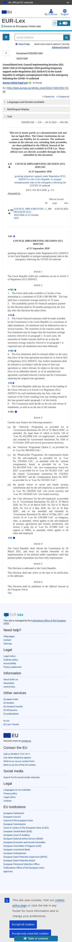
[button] (36, 938)
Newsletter (8, 683)
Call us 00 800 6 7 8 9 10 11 (16, 754)
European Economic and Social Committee (24, 842)
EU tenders (8, 703)
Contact (7, 640)
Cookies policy (10, 659)
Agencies (8, 871)
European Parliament (13, 813)
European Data (10, 699)
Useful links (9, 686)
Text (9, 116)
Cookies (7, 800)
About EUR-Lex (10, 679)
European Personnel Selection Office (21, 864)
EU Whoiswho (10, 710)
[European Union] (10, 735)
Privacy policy (10, 793)
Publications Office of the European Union (23, 867)
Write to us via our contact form (18, 761)
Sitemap (7, 643)
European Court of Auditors (16, 835)
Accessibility (9, 663)
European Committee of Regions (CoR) (22, 846)
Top (10, 593)
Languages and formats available (25, 102)
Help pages (9, 636)
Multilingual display (18, 109)
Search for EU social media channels (21, 777)
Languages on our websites (17, 790)
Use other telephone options (17, 757)
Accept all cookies (23, 924)
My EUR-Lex (51, 14)
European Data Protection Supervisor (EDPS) (25, 857)
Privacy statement (12, 667)
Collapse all (63, 96)
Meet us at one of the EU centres (19, 765)
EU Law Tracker (11, 724)
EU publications (11, 713)
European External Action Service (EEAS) (23, 838)
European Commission (14, 824)
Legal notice (9, 656)
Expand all (49, 96)
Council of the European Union (18, 820)
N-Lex (6, 720)
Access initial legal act (15, 82)
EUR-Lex (13, 21)
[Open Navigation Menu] (6, 37)
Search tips (24, 44)
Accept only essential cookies (30, 933)
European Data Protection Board (19, 860)
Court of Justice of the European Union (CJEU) (26, 827)
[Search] (66, 37)
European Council (12, 817)
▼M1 (11, 289)
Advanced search (60, 47)
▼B (10, 315)
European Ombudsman (14, 853)
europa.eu (26, 740)
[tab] (36, 102)
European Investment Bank (16, 849)
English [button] (65, 14)
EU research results (13, 706)
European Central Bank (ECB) (17, 831)
